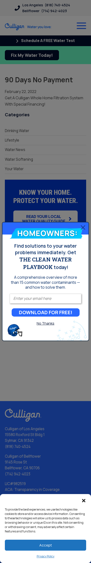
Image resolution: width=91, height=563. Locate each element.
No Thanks (45, 323)
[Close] (83, 227)
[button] (83, 500)
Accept (45, 545)
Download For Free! (45, 312)
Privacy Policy (45, 556)
